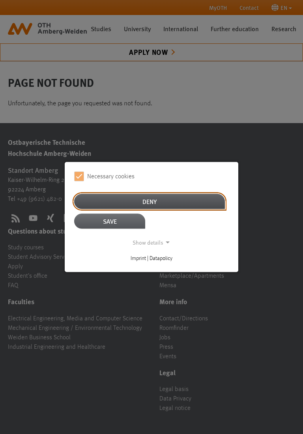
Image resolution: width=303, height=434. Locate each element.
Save (110, 221)
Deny (149, 201)
